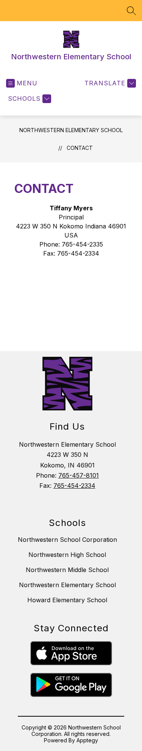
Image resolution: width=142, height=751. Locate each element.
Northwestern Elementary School (71, 130)
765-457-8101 (78, 475)
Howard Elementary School (67, 600)
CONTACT (80, 148)
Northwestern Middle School (67, 570)
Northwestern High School (67, 554)
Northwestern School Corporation (67, 539)
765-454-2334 (74, 485)
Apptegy (87, 740)
